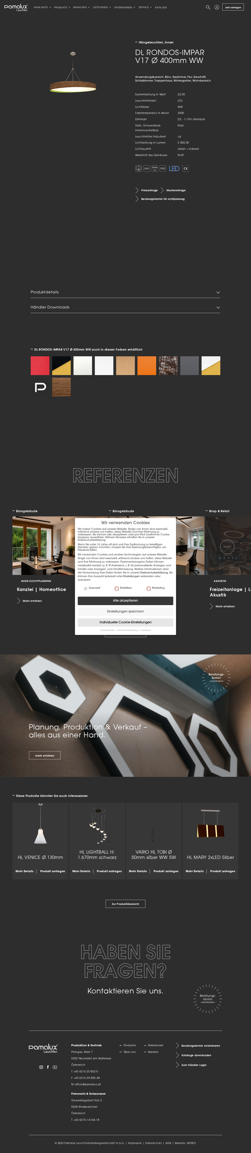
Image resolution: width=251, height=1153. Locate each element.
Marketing (158, 588)
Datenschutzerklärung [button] (128, 630)
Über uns (129, 1052)
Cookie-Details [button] (107, 630)
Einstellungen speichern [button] (125, 611)
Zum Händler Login (194, 1065)
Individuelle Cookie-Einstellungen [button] (126, 622)
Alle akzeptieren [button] (125, 600)
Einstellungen (131, 576)
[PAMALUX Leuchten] (16, 7)
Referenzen (156, 1045)
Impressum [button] (146, 630)
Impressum (135, 1143)
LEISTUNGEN (100, 7)
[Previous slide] (24, 547)
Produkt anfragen (52, 871)
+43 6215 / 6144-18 (86, 1120)
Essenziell (94, 588)
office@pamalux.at (88, 1084)
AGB (168, 1143)
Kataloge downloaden (196, 1055)
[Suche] (208, 7)
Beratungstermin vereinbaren (201, 1046)
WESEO (191, 1143)
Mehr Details (24, 871)
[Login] (217, 7)
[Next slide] (227, 547)
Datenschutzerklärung (154, 572)
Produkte (130, 1045)
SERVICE (144, 7)
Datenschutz (153, 1143)
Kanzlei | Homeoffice (41, 589)
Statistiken (126, 588)
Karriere (153, 1052)
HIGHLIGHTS (41, 7)
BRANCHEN (80, 7)
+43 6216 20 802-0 (85, 1071)
